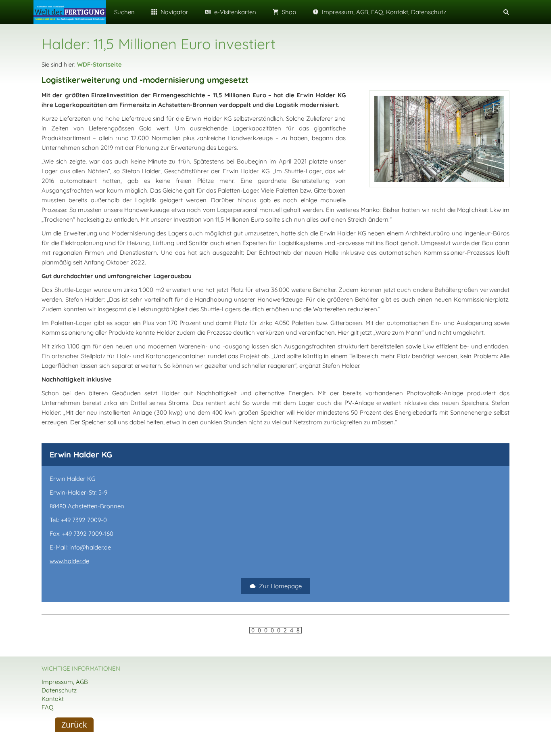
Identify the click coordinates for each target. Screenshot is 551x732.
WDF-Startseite (99, 64)
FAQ (48, 707)
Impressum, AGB (65, 682)
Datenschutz (59, 690)
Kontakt (53, 699)
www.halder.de (69, 561)
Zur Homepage (280, 586)
